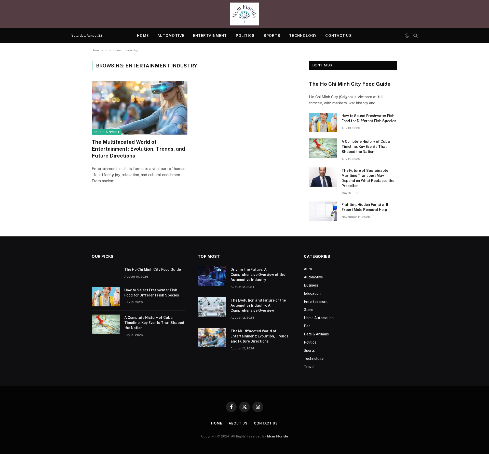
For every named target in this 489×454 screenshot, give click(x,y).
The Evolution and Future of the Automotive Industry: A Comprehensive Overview (258, 305)
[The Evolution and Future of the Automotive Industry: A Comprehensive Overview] (212, 307)
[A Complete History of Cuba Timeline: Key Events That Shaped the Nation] (323, 148)
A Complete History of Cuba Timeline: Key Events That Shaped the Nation (366, 146)
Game (308, 310)
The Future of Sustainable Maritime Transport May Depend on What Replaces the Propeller (368, 178)
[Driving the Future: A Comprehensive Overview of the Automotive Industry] (212, 276)
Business (311, 285)
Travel (309, 367)
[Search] (415, 35)
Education (312, 293)
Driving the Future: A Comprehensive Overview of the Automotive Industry (257, 274)
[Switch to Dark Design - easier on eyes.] (406, 35)
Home (142, 36)
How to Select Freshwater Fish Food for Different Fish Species (369, 118)
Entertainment (210, 36)
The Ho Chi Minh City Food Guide (349, 84)
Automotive (170, 36)
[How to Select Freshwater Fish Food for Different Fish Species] (323, 122)
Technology (303, 36)
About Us (238, 423)
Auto (308, 269)
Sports (272, 36)
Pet (307, 326)
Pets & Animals (316, 334)
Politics (245, 36)
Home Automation (319, 318)
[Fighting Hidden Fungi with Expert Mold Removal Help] (323, 211)
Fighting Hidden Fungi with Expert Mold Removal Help (365, 207)
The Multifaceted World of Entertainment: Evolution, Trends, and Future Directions (138, 149)
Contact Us (338, 36)
